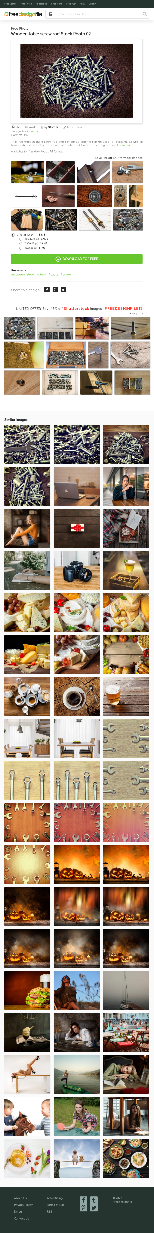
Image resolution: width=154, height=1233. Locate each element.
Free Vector (11, 4)
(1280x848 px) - (35, 243)
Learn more (124, 145)
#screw (66, 274)
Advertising (55, 1198)
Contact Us (21, 1218)
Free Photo (26, 4)
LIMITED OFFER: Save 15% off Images (59, 309)
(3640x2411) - (31, 234)
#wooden (18, 274)
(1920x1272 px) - (36, 239)
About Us (20, 1198)
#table (53, 274)
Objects (32, 131)
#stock (41, 274)
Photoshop (41, 4)
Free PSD (71, 4)
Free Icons (56, 4)
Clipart (92, 4)
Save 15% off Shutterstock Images (119, 157)
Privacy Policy (23, 1205)
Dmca (18, 1211)
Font (82, 4)
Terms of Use (55, 1205)
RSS (49, 1211)
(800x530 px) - (35, 248)
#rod (30, 274)
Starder (53, 127)
